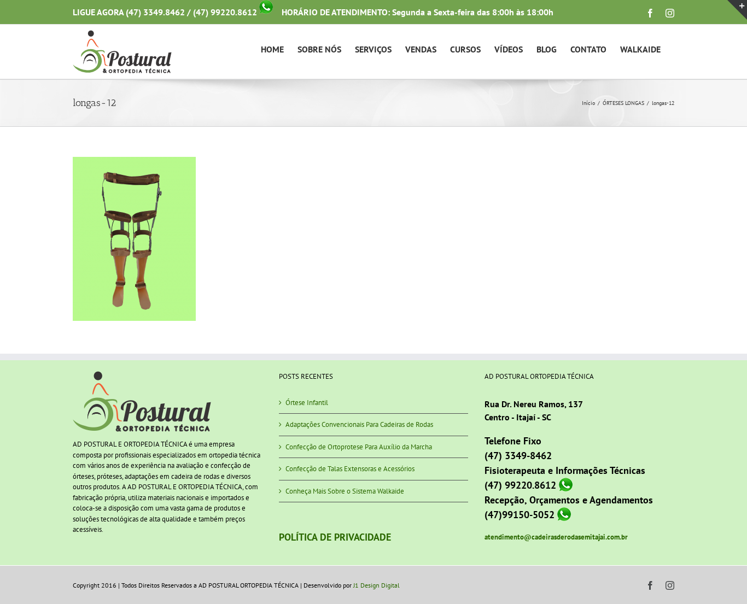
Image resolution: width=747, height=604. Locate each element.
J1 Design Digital (376, 585)
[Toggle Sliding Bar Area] (737, 10)
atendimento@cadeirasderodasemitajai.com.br (556, 537)
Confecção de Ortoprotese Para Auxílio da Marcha (358, 446)
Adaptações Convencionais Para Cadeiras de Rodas (359, 424)
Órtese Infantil (306, 402)
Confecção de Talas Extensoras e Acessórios (350, 468)
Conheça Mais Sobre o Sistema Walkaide (344, 491)
